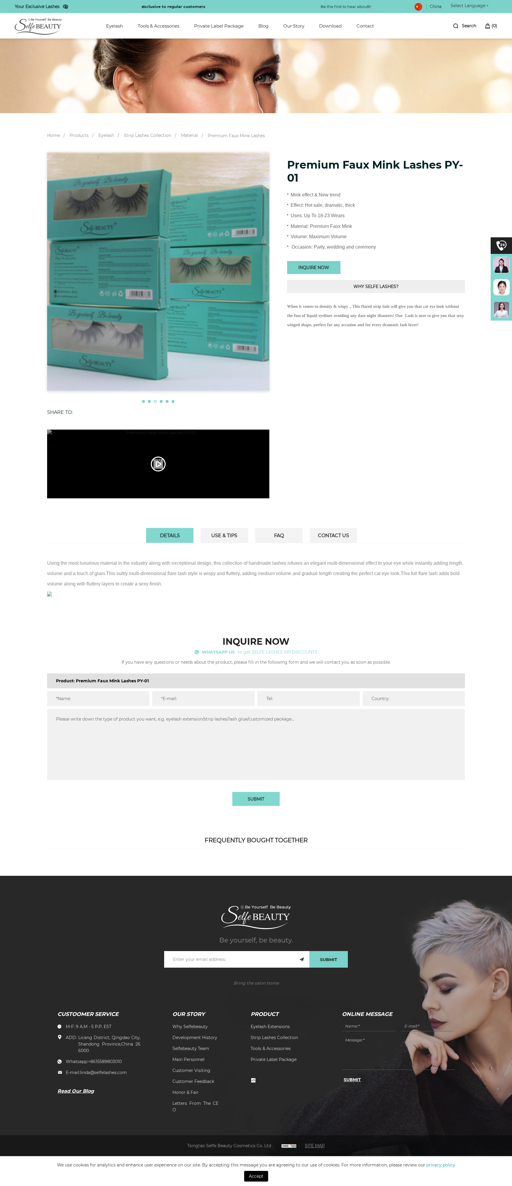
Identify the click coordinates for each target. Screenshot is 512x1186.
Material (189, 135)
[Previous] (143, 6)
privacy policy (440, 1165)
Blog (263, 26)
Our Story (293, 26)
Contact (365, 26)
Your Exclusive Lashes (37, 6)
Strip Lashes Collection (147, 135)
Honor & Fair (185, 1092)
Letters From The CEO (195, 1106)
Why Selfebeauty (190, 1026)
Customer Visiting (191, 1070)
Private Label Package (219, 26)
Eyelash (114, 26)
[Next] (368, 6)
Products (79, 135)
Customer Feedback (193, 1081)
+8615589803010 (105, 1061)
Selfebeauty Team (190, 1048)
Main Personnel (188, 1059)
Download (330, 26)
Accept (256, 1176)
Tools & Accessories (158, 26)
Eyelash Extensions (270, 1026)
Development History (194, 1037)
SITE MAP (315, 1145)
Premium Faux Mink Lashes (236, 135)
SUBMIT (256, 799)
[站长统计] (288, 1145)
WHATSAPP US (218, 652)
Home (53, 135)
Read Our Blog (75, 1091)
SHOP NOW (307, 6)
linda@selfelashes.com (103, 1072)
